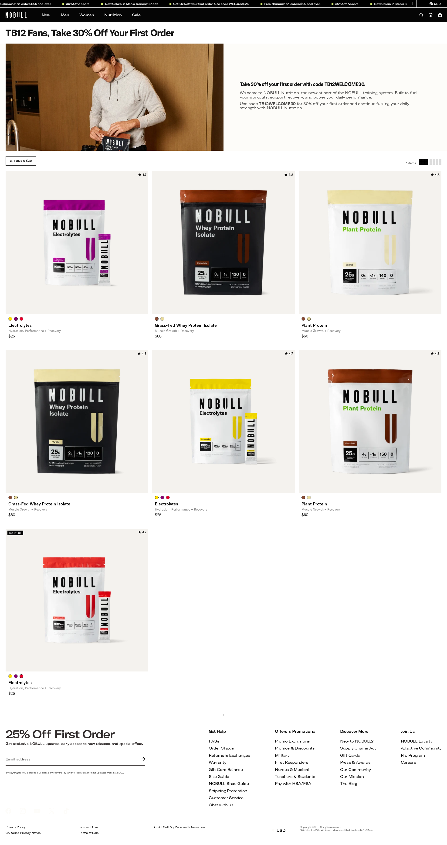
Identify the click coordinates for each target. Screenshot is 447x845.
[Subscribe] (142, 759)
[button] (412, 4)
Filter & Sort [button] (23, 161)
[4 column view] (435, 162)
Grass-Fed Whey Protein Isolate (186, 325)
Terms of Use (88, 827)
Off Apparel (70, 3)
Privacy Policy (16, 827)
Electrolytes (20, 325)
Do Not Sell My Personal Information (178, 827)
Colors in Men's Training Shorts (124, 3)
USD (285, 831)
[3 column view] (423, 162)
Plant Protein (314, 325)
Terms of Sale (89, 832)
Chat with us (221, 805)
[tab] (10, 318)
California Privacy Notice (23, 832)
